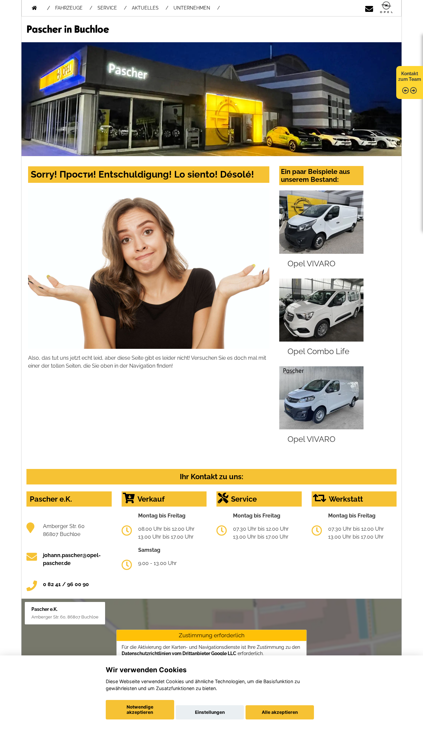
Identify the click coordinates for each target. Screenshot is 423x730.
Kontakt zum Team (409, 76)
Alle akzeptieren (280, 712)
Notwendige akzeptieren (140, 709)
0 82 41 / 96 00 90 (66, 584)
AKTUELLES (145, 8)
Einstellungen (210, 712)
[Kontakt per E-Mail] (369, 8)
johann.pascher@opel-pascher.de (72, 559)
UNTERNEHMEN (191, 8)
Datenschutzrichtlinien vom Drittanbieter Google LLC (179, 653)
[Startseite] (386, 8)
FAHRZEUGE (69, 8)
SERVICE (107, 8)
